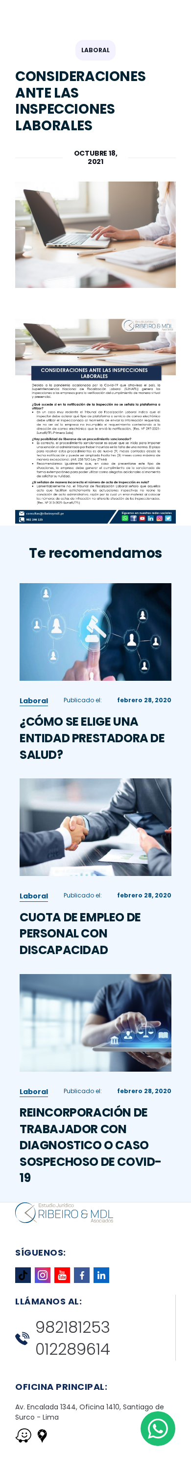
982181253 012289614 (72, 1338)
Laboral (95, 50)
